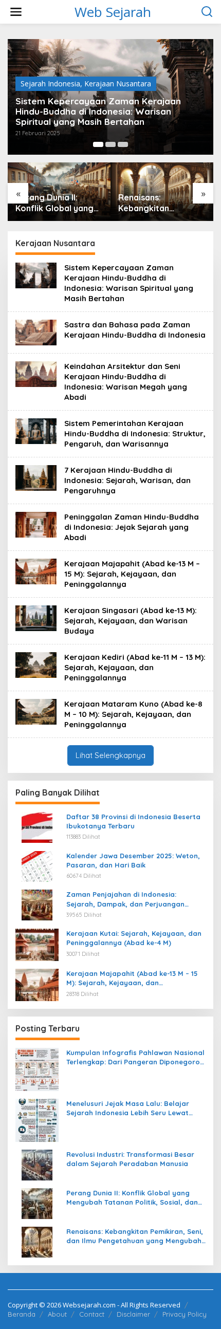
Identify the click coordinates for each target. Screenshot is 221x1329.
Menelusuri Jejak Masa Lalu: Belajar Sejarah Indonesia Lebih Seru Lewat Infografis (127, 1108)
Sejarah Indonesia (50, 83)
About (57, 1314)
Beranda (21, 1314)
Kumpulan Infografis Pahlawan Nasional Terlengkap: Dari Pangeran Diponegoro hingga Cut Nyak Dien (135, 1057)
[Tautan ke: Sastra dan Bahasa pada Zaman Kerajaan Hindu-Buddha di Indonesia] (36, 332)
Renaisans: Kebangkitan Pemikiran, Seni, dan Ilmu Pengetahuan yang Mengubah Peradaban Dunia (158, 203)
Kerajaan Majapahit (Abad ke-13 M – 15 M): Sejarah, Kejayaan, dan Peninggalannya (132, 574)
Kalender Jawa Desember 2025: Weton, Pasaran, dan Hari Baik (133, 860)
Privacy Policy (184, 1314)
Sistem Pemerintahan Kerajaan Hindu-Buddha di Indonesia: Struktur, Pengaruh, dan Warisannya (135, 433)
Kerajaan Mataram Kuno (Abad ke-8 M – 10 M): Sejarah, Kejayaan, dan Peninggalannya (133, 714)
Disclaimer (133, 1314)
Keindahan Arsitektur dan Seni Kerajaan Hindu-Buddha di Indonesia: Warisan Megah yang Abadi (125, 381)
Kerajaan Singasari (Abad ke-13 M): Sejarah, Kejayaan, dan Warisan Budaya (130, 620)
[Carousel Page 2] (110, 144)
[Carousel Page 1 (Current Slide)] (98, 144)
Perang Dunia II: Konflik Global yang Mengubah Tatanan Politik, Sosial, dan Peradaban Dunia (54, 203)
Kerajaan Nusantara (117, 83)
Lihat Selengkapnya (110, 755)
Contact (91, 1314)
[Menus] (16, 12)
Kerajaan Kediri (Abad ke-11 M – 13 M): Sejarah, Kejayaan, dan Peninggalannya (135, 667)
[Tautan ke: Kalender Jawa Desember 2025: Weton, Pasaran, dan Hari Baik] (37, 866)
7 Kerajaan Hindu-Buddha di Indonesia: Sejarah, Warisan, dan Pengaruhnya (127, 480)
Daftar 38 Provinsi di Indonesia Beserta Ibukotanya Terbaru (133, 821)
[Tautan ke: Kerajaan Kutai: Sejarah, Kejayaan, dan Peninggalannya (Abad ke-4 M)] (37, 944)
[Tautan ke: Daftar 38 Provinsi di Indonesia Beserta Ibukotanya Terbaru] (37, 827)
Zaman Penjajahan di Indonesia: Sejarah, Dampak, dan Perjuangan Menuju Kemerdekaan (125, 899)
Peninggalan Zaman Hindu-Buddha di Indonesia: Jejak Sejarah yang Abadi (131, 527)
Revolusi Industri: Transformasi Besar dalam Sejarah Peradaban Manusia (130, 1159)
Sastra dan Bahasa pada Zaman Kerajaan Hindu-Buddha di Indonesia (135, 330)
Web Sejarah (113, 12)
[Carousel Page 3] (123, 144)
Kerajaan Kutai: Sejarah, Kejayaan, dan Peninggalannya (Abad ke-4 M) (133, 938)
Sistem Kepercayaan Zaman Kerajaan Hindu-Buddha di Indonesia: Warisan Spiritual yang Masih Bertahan (98, 111)
